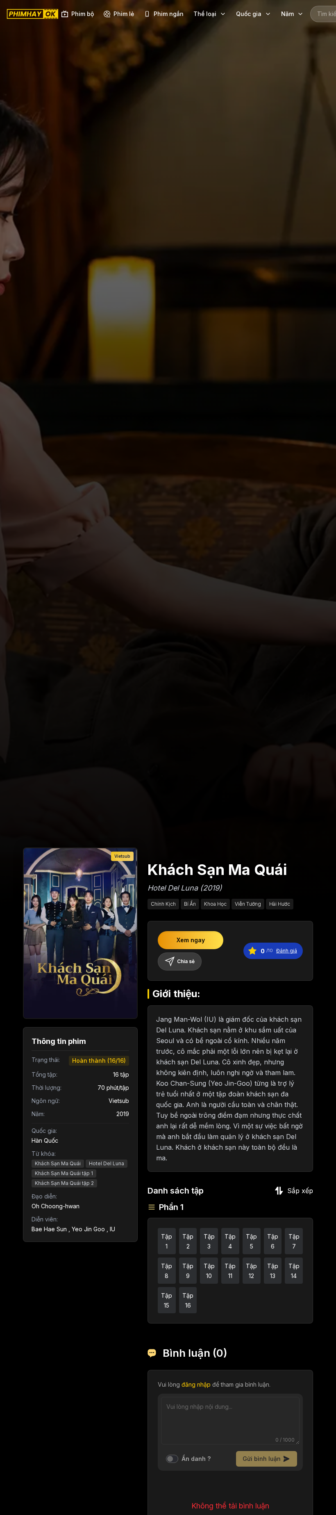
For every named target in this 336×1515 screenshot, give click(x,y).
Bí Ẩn (190, 904)
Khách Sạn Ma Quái (58, 1163)
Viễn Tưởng (248, 904)
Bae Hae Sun (49, 1229)
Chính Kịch (163, 904)
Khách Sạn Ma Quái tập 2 (64, 1183)
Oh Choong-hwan (55, 1206)
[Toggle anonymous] (172, 1459)
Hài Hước (279, 904)
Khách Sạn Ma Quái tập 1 (64, 1173)
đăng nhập (196, 1384)
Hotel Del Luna (106, 1163)
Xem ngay (191, 939)
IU (112, 1229)
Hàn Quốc (45, 1140)
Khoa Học (215, 904)
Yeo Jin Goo (88, 1229)
